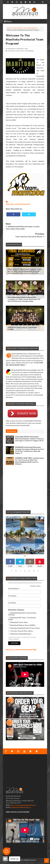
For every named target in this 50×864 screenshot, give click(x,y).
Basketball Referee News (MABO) (22, 625)
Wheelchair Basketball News (20, 634)
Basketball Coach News (19, 622)
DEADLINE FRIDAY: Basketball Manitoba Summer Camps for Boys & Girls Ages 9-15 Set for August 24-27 (29, 439)
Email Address (14, 588)
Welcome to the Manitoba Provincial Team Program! (24, 39)
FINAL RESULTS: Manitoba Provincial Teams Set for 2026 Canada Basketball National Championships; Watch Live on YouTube (24, 271)
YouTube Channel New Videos (21, 631)
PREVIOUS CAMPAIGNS (15, 650)
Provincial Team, (14, 51)
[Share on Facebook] (13, 214)
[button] (6, 535)
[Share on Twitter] (29, 214)
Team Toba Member (30, 28)
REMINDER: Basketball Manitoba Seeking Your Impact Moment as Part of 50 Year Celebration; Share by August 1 (29, 450)
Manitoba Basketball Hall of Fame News (25, 628)
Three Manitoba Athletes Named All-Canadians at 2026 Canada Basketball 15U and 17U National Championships (24, 299)
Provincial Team (17, 28)
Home (9, 28)
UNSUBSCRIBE (31, 650)
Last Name (12, 603)
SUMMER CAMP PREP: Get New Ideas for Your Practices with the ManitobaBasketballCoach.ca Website (29, 461)
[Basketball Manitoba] (25, 11)
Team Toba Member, (27, 51)
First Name (12, 596)
